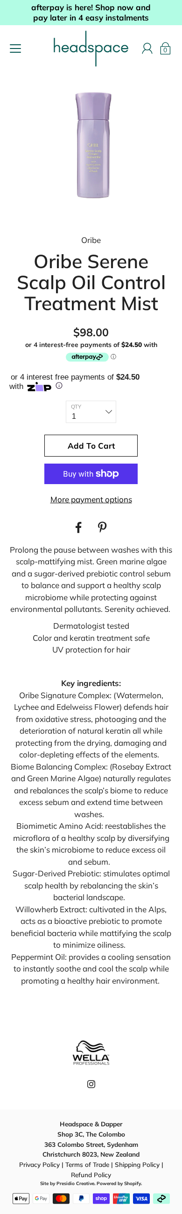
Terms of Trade (87, 1164)
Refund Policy (91, 1175)
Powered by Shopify (119, 1183)
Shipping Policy (137, 1164)
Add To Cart (91, 446)
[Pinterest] (104, 527)
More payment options (91, 499)
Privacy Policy (39, 1164)
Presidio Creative (75, 1183)
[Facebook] (78, 527)
